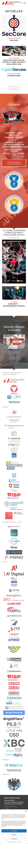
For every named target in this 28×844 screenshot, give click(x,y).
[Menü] (24, 3)
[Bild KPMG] (14, 639)
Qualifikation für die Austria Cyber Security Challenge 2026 (14, 62)
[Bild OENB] (14, 750)
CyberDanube (14, 75)
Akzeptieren (14, 830)
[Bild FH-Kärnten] (14, 445)
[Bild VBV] (14, 703)
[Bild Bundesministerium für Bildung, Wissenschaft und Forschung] (14, 421)
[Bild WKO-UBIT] (14, 688)
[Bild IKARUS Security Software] (14, 635)
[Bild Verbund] (14, 402)
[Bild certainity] (14, 533)
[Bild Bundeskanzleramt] (14, 417)
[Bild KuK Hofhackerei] (14, 785)
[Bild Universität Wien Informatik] (14, 506)
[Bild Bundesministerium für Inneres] (14, 427)
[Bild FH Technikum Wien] (14, 466)
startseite (16, 58)
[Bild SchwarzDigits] (14, 755)
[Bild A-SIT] (14, 413)
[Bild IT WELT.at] (14, 766)
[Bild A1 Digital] (14, 574)
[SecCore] (14, 25)
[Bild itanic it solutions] (14, 548)
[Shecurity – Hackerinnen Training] (14, 293)
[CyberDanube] (14, 69)
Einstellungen (14, 838)
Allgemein (14, 302)
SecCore (14, 40)
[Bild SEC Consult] (14, 661)
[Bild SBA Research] (14, 481)
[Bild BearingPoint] (14, 596)
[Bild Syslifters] (14, 552)
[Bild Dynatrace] (14, 708)
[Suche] (20, 3)
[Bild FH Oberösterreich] (14, 450)
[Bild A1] (14, 568)
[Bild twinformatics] (14, 671)
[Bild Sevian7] (14, 666)
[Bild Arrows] (14, 586)
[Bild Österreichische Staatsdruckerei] (14, 736)
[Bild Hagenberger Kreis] (14, 476)
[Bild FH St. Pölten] (14, 456)
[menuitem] (20, 3)
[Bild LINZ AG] (14, 731)
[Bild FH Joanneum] (14, 440)
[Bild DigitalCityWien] (14, 434)
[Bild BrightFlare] (14, 719)
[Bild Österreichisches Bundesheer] (14, 390)
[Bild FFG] (14, 630)
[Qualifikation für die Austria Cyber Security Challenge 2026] (14, 51)
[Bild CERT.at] (14, 610)
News (9, 38)
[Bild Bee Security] (14, 527)
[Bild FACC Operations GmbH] (14, 622)
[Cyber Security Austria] (11, 3)
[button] (26, 811)
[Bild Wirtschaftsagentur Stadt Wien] (14, 516)
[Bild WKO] (14, 684)
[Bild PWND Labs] (14, 557)
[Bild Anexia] (14, 582)
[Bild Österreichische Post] (14, 650)
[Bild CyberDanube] (14, 542)
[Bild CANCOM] (14, 604)
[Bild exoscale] (14, 616)
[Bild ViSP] (14, 496)
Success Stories (15, 38)
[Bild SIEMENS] (14, 698)
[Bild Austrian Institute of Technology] (14, 579)
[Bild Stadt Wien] (14, 486)
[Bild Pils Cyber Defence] (14, 726)
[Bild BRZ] (14, 600)
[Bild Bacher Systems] (14, 591)
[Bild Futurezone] (14, 771)
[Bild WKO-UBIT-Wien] (14, 694)
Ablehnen (14, 834)
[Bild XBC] (14, 743)
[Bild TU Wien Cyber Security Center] (14, 397)
